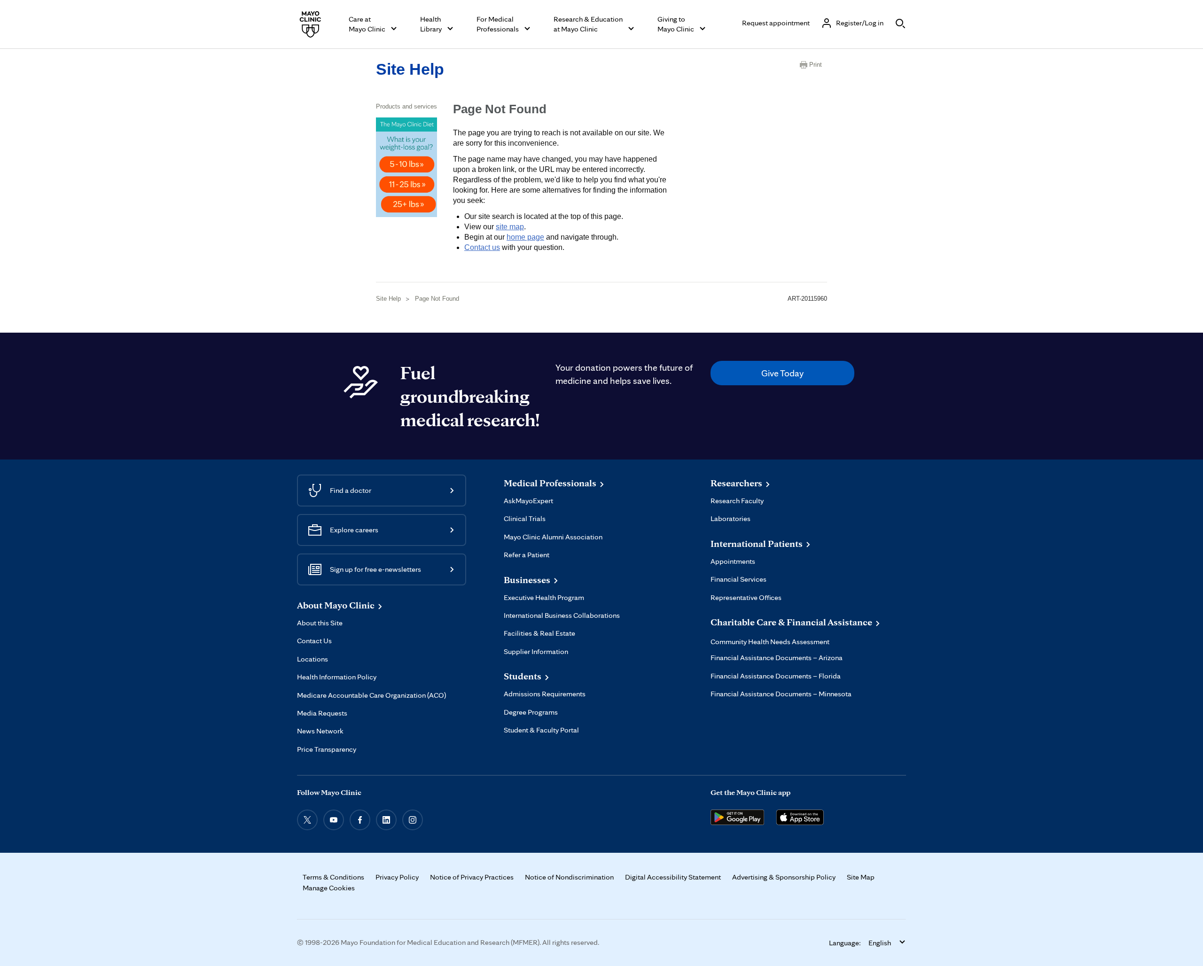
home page (525, 237)
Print (815, 64)
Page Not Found (437, 298)
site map (510, 227)
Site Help (410, 69)
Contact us (482, 247)
